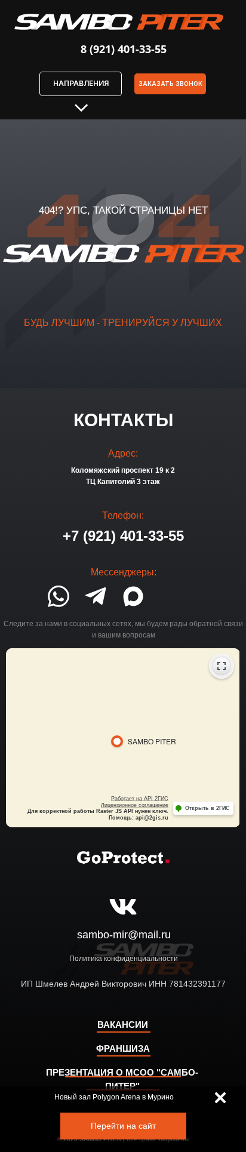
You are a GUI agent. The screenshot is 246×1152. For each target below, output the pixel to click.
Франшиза (123, 1048)
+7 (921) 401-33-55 (123, 536)
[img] (220, 1097)
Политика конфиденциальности (123, 958)
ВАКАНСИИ (122, 1024)
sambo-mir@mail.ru (124, 935)
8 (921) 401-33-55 (124, 49)
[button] (170, 83)
